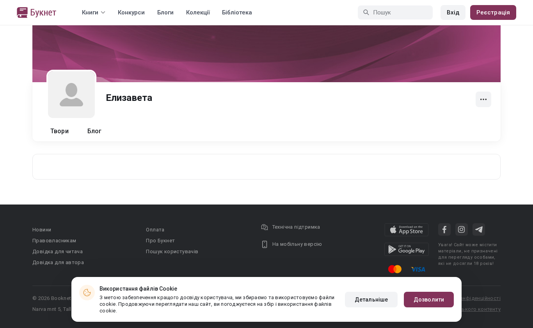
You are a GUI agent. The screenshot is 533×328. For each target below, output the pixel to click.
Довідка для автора (58, 262)
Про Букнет (160, 240)
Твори (59, 131)
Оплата (155, 230)
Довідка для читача (57, 251)
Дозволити (429, 299)
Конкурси (131, 12)
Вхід (453, 12)
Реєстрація (493, 12)
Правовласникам (54, 240)
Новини (41, 230)
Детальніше (371, 299)
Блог (94, 131)
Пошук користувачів (172, 251)
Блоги (165, 12)
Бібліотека (237, 12)
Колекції (198, 12)
